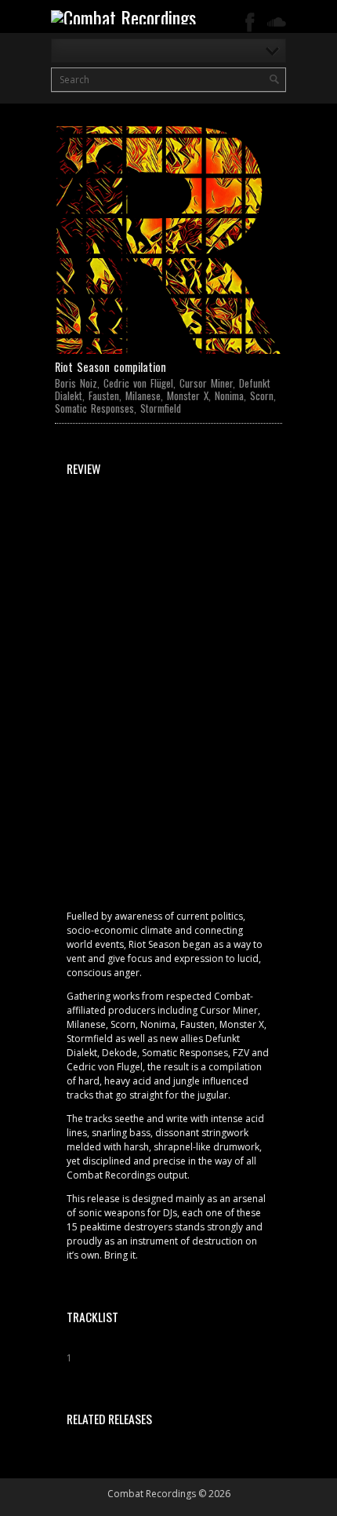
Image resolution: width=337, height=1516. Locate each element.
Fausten (104, 395)
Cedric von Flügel (138, 383)
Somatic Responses (94, 408)
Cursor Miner (206, 383)
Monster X (187, 395)
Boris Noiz (76, 383)
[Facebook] (250, 22)
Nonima (229, 395)
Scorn (262, 395)
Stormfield (160, 408)
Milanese (143, 395)
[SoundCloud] (276, 22)
